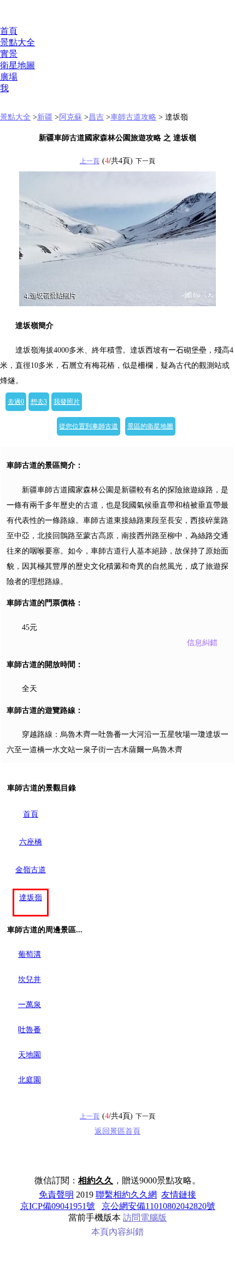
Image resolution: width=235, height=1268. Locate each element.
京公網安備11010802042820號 (158, 1206)
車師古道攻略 (133, 117)
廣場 (8, 76)
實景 (8, 53)
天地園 (29, 1055)
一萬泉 (29, 1005)
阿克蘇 (70, 117)
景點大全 (17, 42)
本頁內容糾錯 (117, 1231)
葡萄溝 (29, 954)
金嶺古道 (30, 870)
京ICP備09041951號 (57, 1206)
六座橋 (30, 842)
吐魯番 (29, 1030)
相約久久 (95, 1180)
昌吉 (96, 117)
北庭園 (29, 1080)
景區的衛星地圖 (150, 426)
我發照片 (67, 402)
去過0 (16, 402)
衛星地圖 (17, 65)
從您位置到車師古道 (88, 426)
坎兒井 (29, 979)
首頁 (8, 30)
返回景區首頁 (117, 1131)
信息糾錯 (202, 643)
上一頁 (89, 161)
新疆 (44, 117)
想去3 (39, 402)
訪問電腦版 (145, 1217)
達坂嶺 (30, 898)
